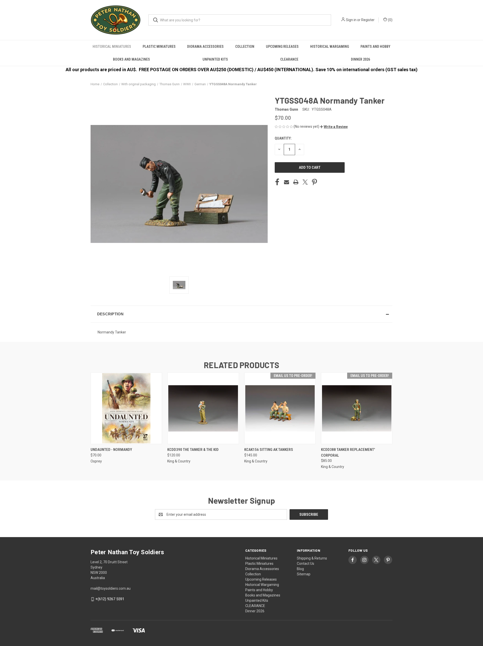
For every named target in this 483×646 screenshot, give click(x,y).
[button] (334, 127)
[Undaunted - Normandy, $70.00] (126, 408)
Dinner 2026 (360, 59)
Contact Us (305, 564)
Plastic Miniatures (159, 47)
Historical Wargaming (329, 47)
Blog (300, 569)
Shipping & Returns (312, 558)
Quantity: (283, 138)
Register (368, 20)
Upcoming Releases (282, 47)
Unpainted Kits (215, 59)
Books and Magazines (131, 59)
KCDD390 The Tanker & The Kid (193, 449)
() (389, 20)
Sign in (351, 20)
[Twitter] (305, 182)
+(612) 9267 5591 (109, 599)
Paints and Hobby (375, 47)
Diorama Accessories (205, 47)
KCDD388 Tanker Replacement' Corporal (348, 452)
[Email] (286, 182)
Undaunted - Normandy (111, 449)
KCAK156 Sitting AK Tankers (268, 449)
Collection (244, 47)
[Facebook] (277, 182)
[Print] (295, 182)
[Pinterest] (314, 182)
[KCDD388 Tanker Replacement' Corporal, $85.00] (356, 408)
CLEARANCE (289, 59)
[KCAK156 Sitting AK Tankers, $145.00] (280, 408)
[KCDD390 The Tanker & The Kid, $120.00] (203, 408)
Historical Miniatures (112, 47)
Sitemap (303, 574)
